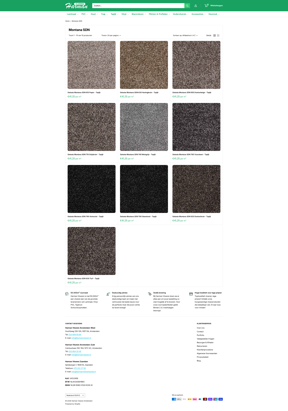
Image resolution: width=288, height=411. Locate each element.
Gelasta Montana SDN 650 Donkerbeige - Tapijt (191, 92)
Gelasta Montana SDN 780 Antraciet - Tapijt (85, 216)
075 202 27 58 (80, 368)
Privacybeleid (202, 357)
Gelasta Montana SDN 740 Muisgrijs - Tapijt (138, 154)
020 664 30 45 (75, 351)
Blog (199, 361)
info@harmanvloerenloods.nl (84, 371)
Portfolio (200, 335)
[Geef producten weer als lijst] (218, 35)
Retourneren (202, 346)
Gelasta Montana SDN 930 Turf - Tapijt (83, 278)
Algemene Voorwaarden (207, 353)
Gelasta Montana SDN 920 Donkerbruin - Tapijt (191, 216)
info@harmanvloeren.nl (81, 338)
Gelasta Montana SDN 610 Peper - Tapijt (84, 92)
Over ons (200, 328)
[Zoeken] (187, 5)
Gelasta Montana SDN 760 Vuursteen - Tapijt (190, 154)
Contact (200, 331)
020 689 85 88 (75, 334)
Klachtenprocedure (205, 350)
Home (67, 21)
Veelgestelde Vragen (205, 339)
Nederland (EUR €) (73, 395)
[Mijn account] (196, 5)
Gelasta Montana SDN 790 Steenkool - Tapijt (138, 216)
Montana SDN (77, 21)
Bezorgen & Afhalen (205, 342)
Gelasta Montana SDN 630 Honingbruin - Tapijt (139, 92)
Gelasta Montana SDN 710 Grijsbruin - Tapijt (85, 154)
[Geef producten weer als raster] (215, 35)
